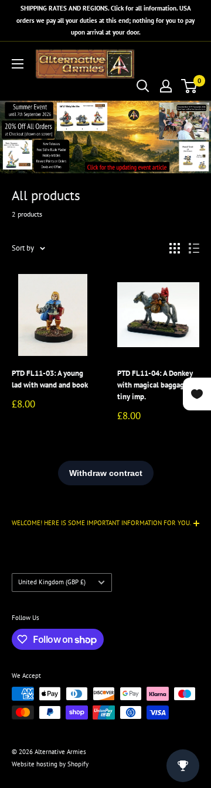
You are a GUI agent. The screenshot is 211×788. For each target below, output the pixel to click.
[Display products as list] (194, 248)
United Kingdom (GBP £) (52, 582)
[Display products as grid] (174, 248)
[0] (189, 86)
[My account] (166, 86)
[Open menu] (17, 63)
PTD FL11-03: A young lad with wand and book (50, 379)
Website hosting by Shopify (50, 764)
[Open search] (143, 86)
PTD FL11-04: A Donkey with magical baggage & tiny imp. (156, 385)
